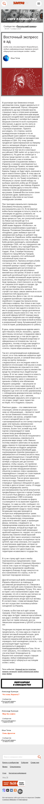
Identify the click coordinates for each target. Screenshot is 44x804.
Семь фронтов (8, 733)
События (24, 762)
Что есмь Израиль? (10, 694)
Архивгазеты (21, 783)
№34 (13, 783)
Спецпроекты (15, 767)
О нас (4, 773)
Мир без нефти (8, 714)
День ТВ (5, 777)
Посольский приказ (26, 26)
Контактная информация (17, 773)
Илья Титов (15, 58)
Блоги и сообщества (10, 762)
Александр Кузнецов (10, 691)
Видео (4, 767)
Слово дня (35, 762)
